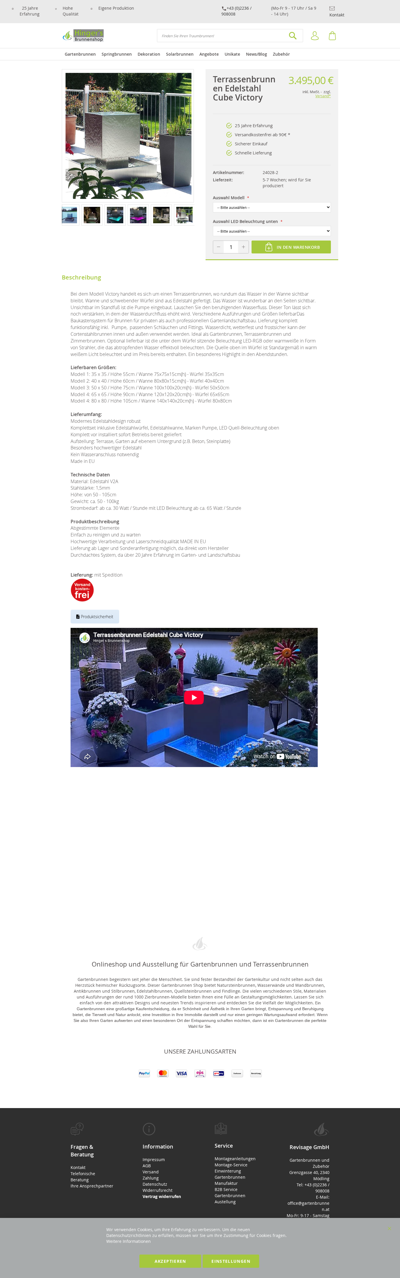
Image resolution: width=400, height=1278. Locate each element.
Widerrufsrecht (157, 1190)
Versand (151, 1172)
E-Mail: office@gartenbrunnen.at (308, 1203)
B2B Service (226, 1189)
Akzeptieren (170, 1261)
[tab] (92, 1156)
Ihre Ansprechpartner (92, 1186)
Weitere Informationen (128, 1241)
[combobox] (230, 35)
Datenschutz (155, 1184)
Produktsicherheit (96, 616)
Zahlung (151, 1178)
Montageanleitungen (235, 1158)
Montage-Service (231, 1165)
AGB (147, 1165)
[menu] (200, 54)
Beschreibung (81, 277)
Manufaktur (226, 1183)
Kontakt (336, 15)
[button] (69, 215)
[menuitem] (80, 54)
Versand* (323, 95)
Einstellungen (230, 1261)
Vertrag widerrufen (162, 1196)
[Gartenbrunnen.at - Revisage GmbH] (83, 35)
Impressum (154, 1159)
